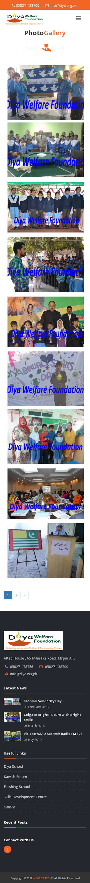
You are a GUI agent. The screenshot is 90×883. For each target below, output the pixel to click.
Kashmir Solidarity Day (43, 701)
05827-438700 (56, 666)
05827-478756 (21, 666)
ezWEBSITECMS (43, 878)
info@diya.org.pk (23, 673)
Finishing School (17, 786)
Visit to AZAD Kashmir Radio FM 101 (53, 733)
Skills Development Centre (25, 796)
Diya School (13, 766)
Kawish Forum (15, 776)
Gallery (9, 807)
